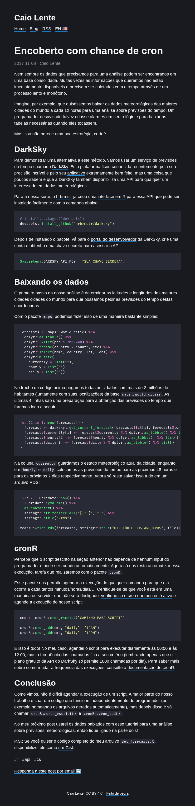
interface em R (112, 196)
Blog (34, 28)
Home (20, 28)
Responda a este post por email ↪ (47, 771)
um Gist (65, 747)
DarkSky (60, 166)
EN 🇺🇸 (61, 28)
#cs (37, 759)
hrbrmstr (64, 196)
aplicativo (76, 173)
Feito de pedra (117, 793)
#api (26, 759)
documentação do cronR (150, 667)
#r (16, 759)
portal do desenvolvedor (113, 239)
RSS (46, 28)
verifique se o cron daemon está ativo (136, 595)
